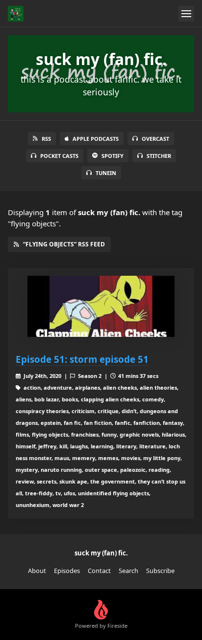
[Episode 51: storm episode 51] (101, 306)
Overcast (155, 138)
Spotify (112, 155)
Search (128, 570)
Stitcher (159, 155)
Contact (99, 570)
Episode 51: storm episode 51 (82, 359)
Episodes (67, 570)
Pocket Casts (59, 155)
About (37, 570)
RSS (46, 138)
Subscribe (160, 570)
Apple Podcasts (96, 138)
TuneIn (106, 173)
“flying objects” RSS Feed (64, 244)
